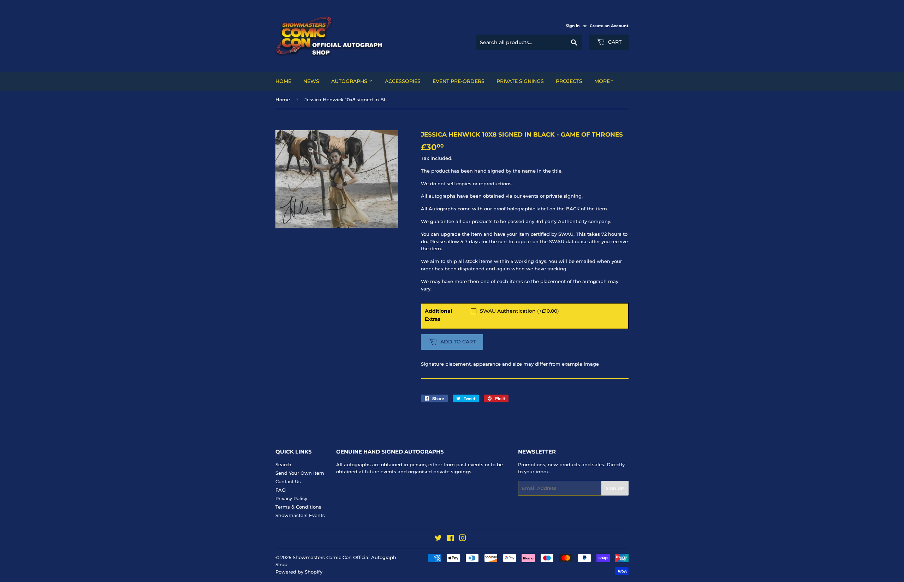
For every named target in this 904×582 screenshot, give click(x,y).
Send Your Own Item (299, 473)
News (311, 81)
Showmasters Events (300, 515)
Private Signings (520, 81)
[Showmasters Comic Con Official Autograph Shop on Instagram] (462, 539)
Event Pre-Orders (458, 81)
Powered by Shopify (298, 572)
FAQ (280, 490)
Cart (614, 42)
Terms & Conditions (298, 507)
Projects (569, 81)
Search (283, 464)
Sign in (573, 25)
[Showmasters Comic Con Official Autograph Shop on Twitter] (438, 539)
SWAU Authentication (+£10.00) (519, 311)
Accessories (403, 81)
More (602, 81)
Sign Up (615, 488)
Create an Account (609, 25)
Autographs (350, 81)
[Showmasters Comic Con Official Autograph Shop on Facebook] (450, 539)
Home (283, 81)
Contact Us (288, 481)
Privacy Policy (291, 498)
